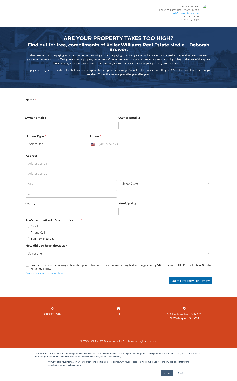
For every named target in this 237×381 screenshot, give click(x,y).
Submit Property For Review (191, 281)
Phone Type (36, 136)
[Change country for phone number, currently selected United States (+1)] (94, 144)
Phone (95, 136)
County (30, 203)
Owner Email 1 (36, 117)
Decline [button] (181, 372)
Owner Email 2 (129, 117)
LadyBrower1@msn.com (186, 13)
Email (34, 226)
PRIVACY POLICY (89, 341)
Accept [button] (167, 372)
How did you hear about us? (46, 245)
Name (31, 100)
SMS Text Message (42, 238)
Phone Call (38, 232)
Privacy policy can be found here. (45, 273)
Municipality (127, 203)
